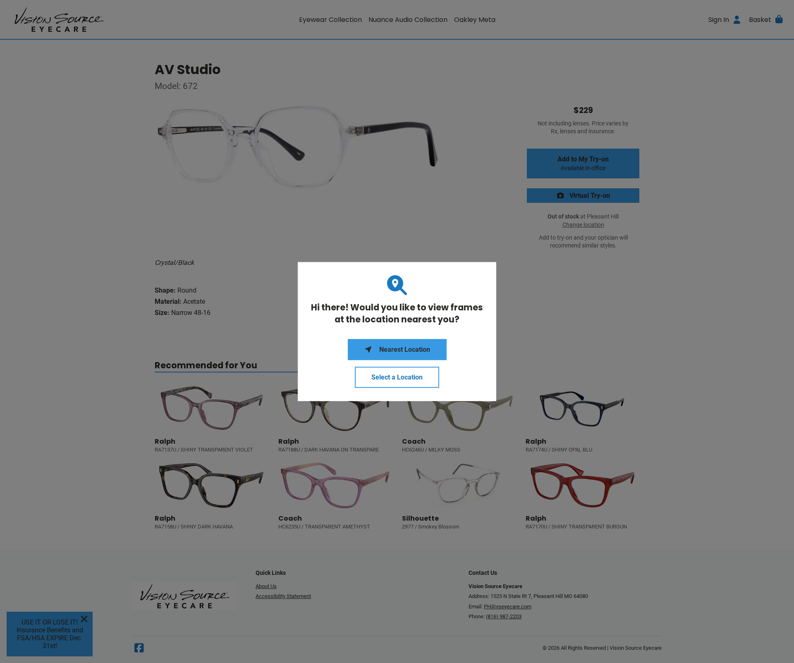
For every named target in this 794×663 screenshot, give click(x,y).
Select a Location (397, 377)
